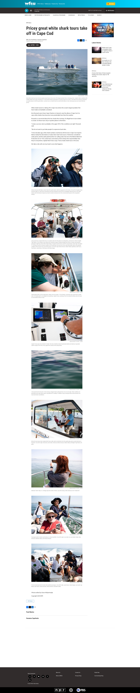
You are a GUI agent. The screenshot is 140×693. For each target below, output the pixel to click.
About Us (58, 672)
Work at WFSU (59, 675)
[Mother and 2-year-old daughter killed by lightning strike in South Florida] (96, 50)
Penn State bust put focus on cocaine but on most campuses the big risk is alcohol (107, 87)
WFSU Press (81, 15)
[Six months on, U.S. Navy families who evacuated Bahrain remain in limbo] (96, 61)
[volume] (31, 10)
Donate (111, 4)
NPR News (28, 22)
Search (99, 15)
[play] (26, 10)
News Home (28, 15)
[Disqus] (70, 647)
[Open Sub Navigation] (32, 15)
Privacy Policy (78, 675)
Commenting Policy (98, 675)
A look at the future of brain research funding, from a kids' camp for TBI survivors (101, 74)
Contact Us (77, 672)
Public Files (96, 672)
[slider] (33, 10)
